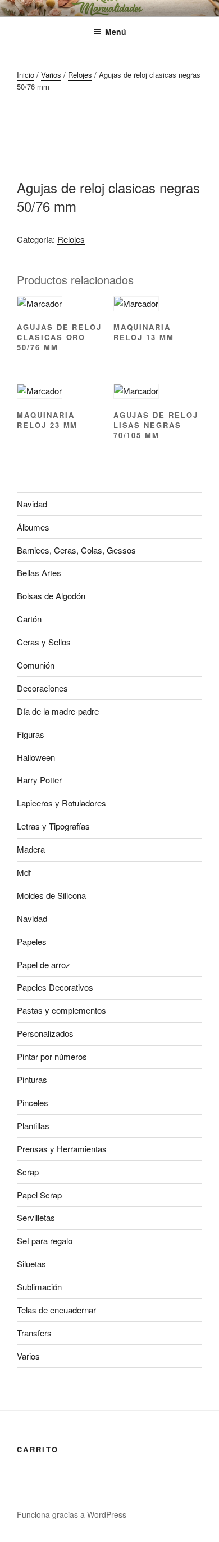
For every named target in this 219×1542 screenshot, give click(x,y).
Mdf (24, 872)
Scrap (28, 1172)
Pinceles (32, 1102)
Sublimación (39, 1287)
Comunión (35, 665)
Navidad (32, 504)
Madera (31, 849)
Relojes (80, 74)
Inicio (25, 74)
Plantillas (33, 1125)
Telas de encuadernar (56, 1310)
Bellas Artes (39, 572)
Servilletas (36, 1217)
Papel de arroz (43, 964)
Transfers (34, 1333)
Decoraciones (42, 688)
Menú (115, 31)
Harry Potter (39, 780)
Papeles (32, 941)
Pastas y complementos (61, 1010)
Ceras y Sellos (44, 642)
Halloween (36, 757)
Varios (51, 74)
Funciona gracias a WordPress (71, 1514)
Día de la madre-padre (58, 711)
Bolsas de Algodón (51, 595)
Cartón (29, 619)
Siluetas (31, 1263)
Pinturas (32, 1079)
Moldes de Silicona (51, 895)
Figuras (30, 734)
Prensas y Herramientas (62, 1149)
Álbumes (33, 527)
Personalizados (45, 1033)
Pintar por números (52, 1056)
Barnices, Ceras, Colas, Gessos (76, 550)
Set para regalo (44, 1240)
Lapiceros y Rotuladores (61, 803)
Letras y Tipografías (53, 826)
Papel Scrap (39, 1195)
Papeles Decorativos (55, 987)
